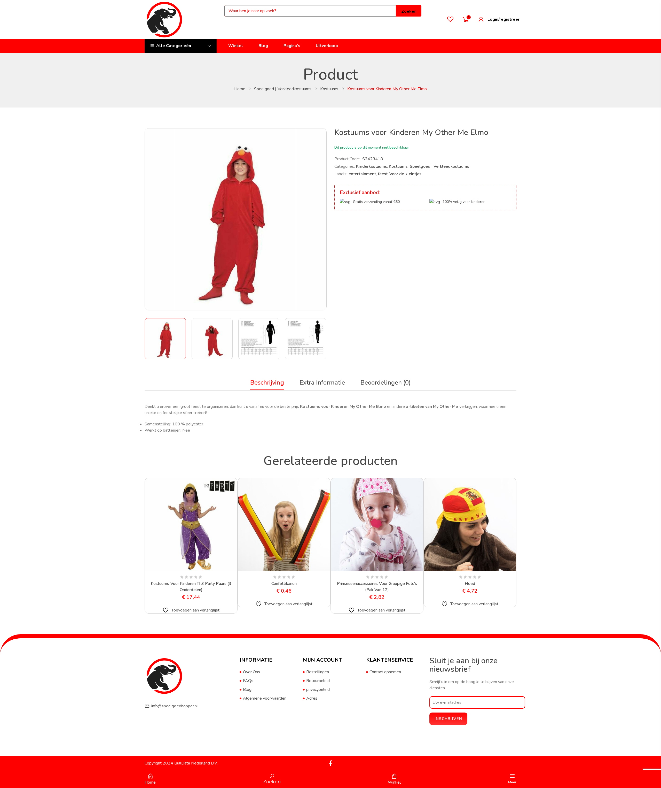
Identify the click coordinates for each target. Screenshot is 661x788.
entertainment (362, 174)
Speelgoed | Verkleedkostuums (282, 89)
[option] (165, 338)
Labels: (340, 174)
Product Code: (347, 159)
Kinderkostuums (371, 166)
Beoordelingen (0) (385, 382)
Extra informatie (322, 382)
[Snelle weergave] (179, 570)
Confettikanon (284, 583)
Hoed (470, 583)
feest (383, 174)
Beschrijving (267, 382)
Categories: (344, 166)
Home (239, 89)
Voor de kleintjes (405, 174)
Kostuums (329, 89)
